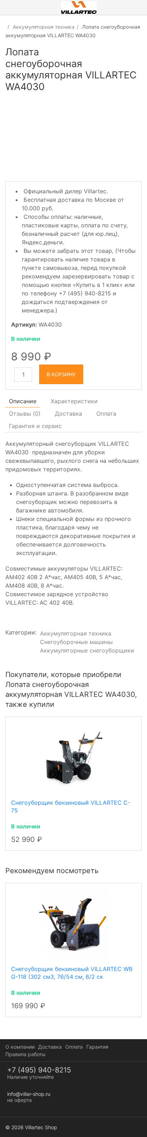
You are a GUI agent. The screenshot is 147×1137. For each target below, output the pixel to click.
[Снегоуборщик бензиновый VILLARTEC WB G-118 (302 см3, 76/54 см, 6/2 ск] (73, 923)
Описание (22, 401)
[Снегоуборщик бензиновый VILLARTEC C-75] (73, 757)
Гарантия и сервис (35, 425)
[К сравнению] (122, 56)
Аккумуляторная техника (44, 27)
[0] (141, 7)
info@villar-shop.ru (28, 1094)
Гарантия (97, 1047)
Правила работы (25, 1054)
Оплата (106, 413)
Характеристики (74, 401)
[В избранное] (135, 56)
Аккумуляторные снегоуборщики (87, 650)
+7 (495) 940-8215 (39, 1070)
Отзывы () (25, 413)
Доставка (68, 413)
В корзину (61, 374)
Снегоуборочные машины (76, 641)
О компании (20, 1047)
